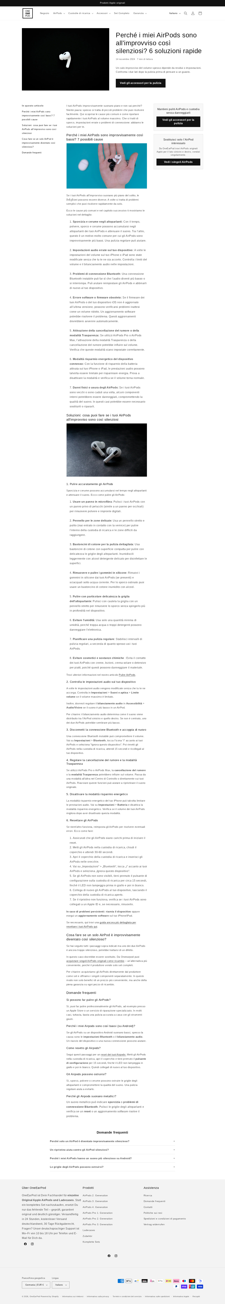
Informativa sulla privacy (98, 1296)
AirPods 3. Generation (95, 1201)
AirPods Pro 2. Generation (97, 1218)
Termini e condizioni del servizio (127, 1296)
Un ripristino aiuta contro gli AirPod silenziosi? (79, 1149)
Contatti (148, 1207)
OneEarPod (35, 1296)
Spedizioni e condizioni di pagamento (165, 1218)
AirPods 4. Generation (95, 1207)
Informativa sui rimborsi (73, 1296)
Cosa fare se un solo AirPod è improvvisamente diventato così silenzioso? (38, 143)
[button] (58, 13)
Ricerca (148, 1195)
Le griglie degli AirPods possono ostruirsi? (77, 1166)
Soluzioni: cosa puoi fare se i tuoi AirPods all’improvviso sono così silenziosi (39, 129)
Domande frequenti (32, 152)
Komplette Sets (91, 1241)
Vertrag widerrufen (154, 1224)
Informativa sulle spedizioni (157, 1296)
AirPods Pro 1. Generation (97, 1213)
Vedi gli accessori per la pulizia (140, 83)
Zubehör (87, 1236)
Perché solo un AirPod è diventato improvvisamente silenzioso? (89, 1141)
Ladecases (89, 1230)
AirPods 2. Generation (95, 1195)
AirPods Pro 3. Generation (97, 1224)
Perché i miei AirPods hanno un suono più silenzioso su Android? (91, 1158)
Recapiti (196, 1296)
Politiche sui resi (153, 1213)
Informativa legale (181, 1296)
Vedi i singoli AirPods (178, 162)
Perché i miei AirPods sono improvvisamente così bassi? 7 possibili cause (38, 115)
